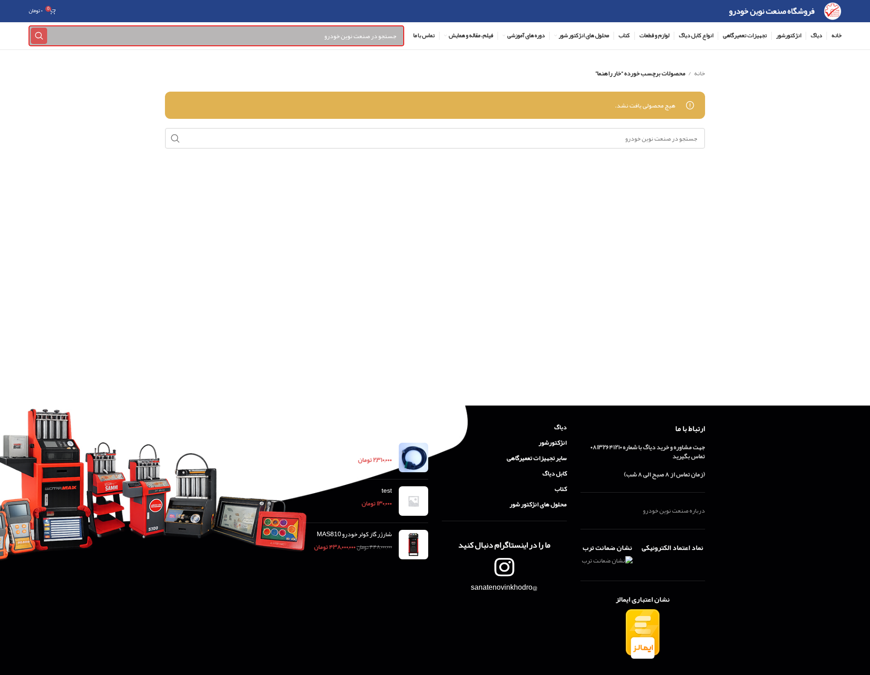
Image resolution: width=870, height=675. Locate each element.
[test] (413, 501)
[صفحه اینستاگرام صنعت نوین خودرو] (504, 567)
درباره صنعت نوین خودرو (674, 510)
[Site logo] (832, 13)
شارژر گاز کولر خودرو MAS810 (354, 534)
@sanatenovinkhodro (504, 587)
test (387, 490)
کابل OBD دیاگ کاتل (366, 447)
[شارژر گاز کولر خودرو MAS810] (413, 544)
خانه (699, 73)
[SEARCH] (39, 36)
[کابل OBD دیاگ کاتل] (413, 457)
